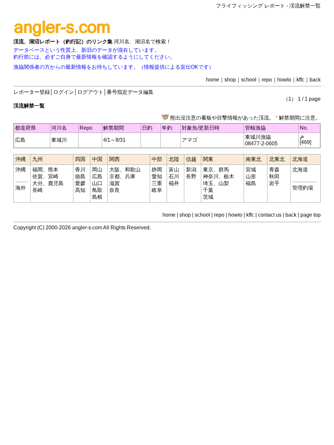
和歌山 (133, 169)
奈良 (114, 190)
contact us (269, 215)
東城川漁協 (258, 137)
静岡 (157, 169)
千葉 (208, 190)
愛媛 (80, 183)
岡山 (97, 169)
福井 (174, 183)
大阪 (114, 169)
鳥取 (97, 190)
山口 (97, 183)
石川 (174, 176)
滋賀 (114, 183)
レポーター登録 (31, 92)
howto (284, 79)
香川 (80, 169)
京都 (114, 176)
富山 (174, 169)
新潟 (191, 169)
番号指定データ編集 (130, 92)
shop (230, 79)
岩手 (274, 183)
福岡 (37, 169)
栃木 (229, 176)
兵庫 (130, 176)
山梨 (224, 183)
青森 (274, 169)
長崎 (37, 190)
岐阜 (157, 190)
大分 (37, 183)
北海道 (300, 169)
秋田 (274, 176)
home (212, 79)
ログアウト (90, 92)
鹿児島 (56, 183)
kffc (300, 79)
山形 (251, 176)
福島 (251, 183)
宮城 (251, 169)
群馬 (224, 169)
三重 (157, 183)
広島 (20, 140)
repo (267, 79)
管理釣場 (302, 188)
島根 (97, 197)
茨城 (208, 197)
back (315, 79)
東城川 (59, 140)
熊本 (53, 169)
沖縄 (20, 169)
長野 (191, 176)
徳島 (80, 176)
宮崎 (53, 176)
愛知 (157, 176)
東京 (208, 169)
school (248, 79)
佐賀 (37, 176)
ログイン (63, 92)
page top (310, 215)
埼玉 (208, 183)
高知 (80, 190)
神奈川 (211, 176)
